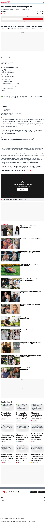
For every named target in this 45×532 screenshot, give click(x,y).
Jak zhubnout (16, 488)
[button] (33, 492)
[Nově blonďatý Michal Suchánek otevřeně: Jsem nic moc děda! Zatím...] (10, 372)
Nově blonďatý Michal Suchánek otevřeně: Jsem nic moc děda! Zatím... (30, 368)
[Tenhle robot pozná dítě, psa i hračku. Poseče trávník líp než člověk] (10, 270)
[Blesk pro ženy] (5, 3)
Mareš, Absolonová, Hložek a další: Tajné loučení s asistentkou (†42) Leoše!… (30, 355)
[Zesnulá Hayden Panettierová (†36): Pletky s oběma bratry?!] (10, 296)
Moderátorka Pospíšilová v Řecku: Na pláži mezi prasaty (30, 304)
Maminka (5, 488)
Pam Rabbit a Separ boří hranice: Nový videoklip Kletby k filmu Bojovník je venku (30, 252)
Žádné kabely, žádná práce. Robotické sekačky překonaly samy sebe (29, 317)
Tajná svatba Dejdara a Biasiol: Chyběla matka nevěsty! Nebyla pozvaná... (29, 226)
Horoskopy (27, 488)
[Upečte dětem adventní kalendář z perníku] (14, 9)
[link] (6, 492)
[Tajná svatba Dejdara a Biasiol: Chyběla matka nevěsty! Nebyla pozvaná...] (10, 230)
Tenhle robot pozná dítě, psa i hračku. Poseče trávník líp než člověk (29, 264)
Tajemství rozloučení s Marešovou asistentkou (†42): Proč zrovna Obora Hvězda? (30, 279)
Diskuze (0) (3, 13)
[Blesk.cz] (2, 492)
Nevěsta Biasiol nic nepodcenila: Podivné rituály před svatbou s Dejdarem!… (30, 330)
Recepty (38, 488)
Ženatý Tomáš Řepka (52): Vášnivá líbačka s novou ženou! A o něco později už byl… (30, 343)
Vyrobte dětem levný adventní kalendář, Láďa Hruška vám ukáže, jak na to (21, 97)
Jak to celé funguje (22, 21)
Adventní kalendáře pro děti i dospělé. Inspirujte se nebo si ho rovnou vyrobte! (21, 138)
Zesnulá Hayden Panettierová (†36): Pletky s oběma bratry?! (30, 292)
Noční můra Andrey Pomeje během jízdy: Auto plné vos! (30, 239)
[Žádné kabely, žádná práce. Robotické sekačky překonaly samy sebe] (10, 321)
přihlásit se (40, 1)
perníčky (29, 170)
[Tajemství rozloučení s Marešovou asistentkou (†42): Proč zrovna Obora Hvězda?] (10, 283)
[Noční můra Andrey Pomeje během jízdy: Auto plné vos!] (10, 243)
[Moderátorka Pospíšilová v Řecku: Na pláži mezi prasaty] (10, 309)
